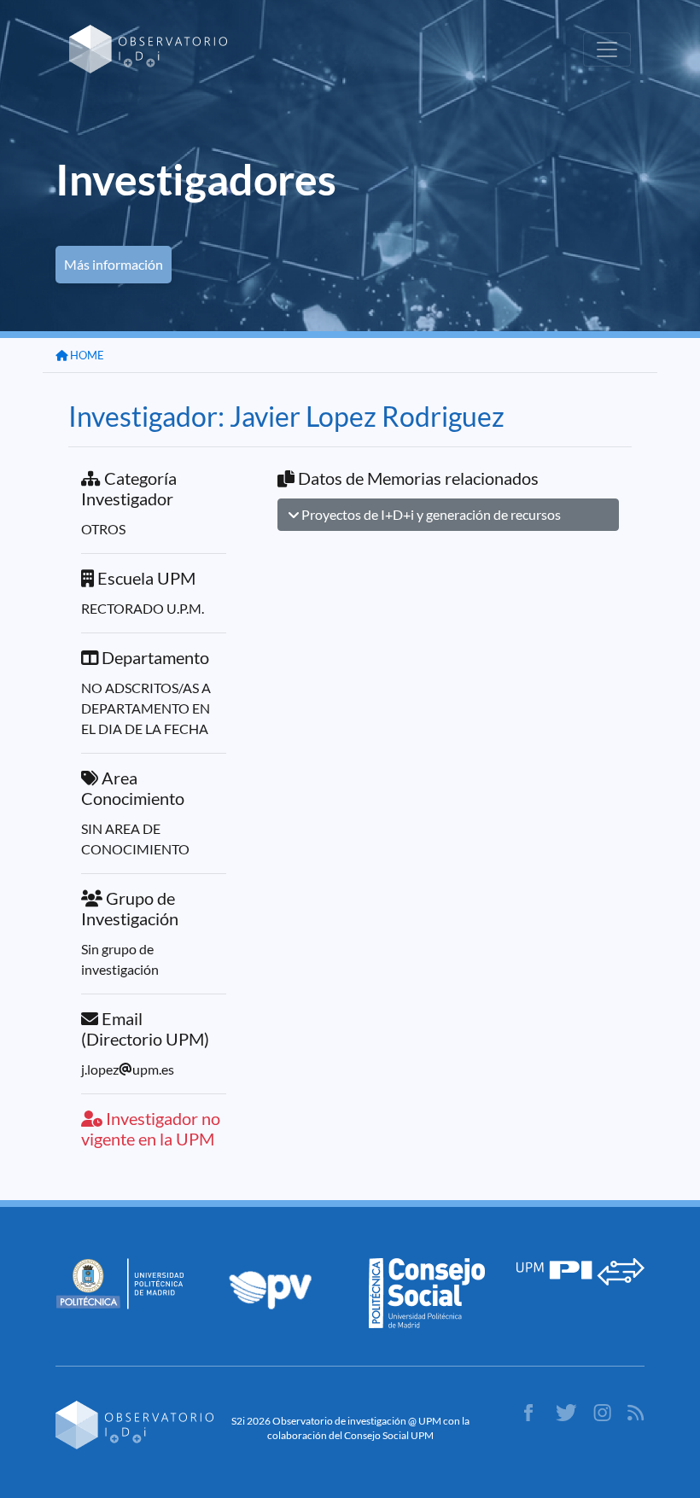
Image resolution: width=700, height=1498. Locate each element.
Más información (113, 264)
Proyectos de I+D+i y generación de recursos (430, 514)
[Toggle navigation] (607, 49)
